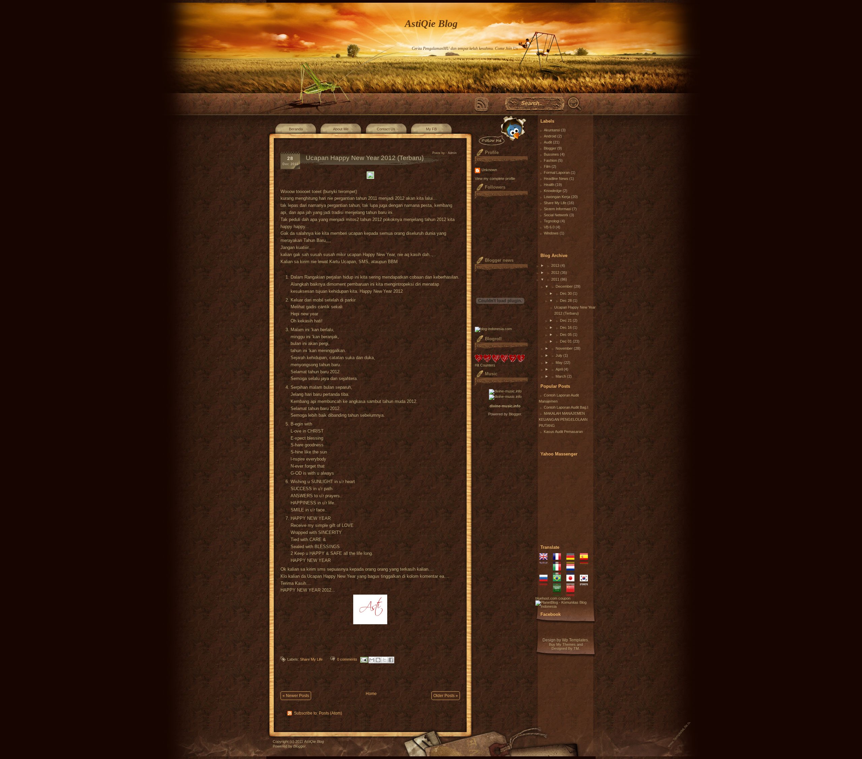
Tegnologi (551, 221)
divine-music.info (505, 406)
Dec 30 (566, 293)
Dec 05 (566, 335)
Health (549, 185)
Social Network (556, 215)
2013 (555, 265)
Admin (452, 153)
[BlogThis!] (378, 660)
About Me (341, 129)
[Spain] (586, 562)
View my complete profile (495, 179)
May (559, 362)
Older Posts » (445, 695)
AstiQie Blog (431, 23)
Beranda (296, 129)
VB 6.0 (549, 227)
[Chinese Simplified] (572, 594)
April (559, 369)
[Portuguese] (559, 583)
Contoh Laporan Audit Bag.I (566, 407)
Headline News (556, 179)
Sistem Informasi (557, 209)
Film (547, 166)
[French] (559, 562)
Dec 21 (566, 320)
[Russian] (545, 583)
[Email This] (371, 660)
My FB (431, 129)
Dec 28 (566, 300)
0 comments (347, 659)
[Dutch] (572, 573)
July (559, 355)
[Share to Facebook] (391, 660)
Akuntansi (552, 130)
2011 (555, 279)
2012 (555, 273)
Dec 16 (566, 327)
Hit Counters (485, 365)
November (564, 348)
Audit (548, 142)
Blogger (515, 414)
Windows (551, 233)
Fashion (550, 160)
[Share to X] (384, 660)
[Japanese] (572, 583)
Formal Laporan (557, 172)
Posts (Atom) (330, 713)
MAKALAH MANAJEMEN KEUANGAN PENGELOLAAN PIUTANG (563, 419)
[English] (545, 562)
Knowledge (553, 191)
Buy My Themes (562, 644)
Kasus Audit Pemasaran (563, 432)
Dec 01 (566, 341)
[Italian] (559, 573)
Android (550, 136)
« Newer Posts (296, 695)
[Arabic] (559, 594)
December (564, 286)
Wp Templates (575, 640)
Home (371, 693)
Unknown (489, 170)
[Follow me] (501, 130)
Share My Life (311, 659)
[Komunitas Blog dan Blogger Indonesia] (565, 606)
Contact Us (386, 129)
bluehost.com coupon (552, 598)
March (561, 376)
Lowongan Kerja (557, 197)
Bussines (551, 154)
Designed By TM (565, 648)
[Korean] (586, 583)
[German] (572, 562)
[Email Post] (363, 659)
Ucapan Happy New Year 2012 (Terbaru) (365, 157)
